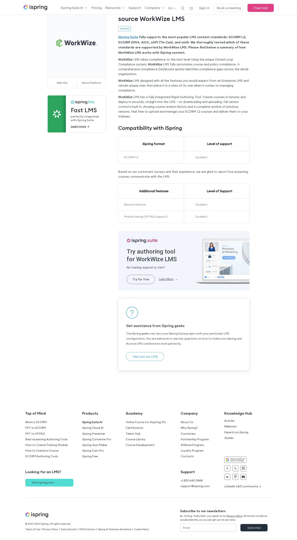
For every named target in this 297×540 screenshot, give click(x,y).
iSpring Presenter (93, 433)
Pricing (96, 8)
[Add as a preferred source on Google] (235, 460)
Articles (229, 421)
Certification (134, 428)
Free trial (261, 8)
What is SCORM (36, 422)
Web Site (62, 83)
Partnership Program (195, 439)
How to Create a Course (41, 450)
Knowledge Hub (238, 413)
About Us (187, 422)
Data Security (69, 529)
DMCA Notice (87, 529)
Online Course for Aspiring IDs (146, 422)
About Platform (91, 83)
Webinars (230, 426)
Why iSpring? (189, 428)
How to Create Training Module (46, 445)
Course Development (140, 445)
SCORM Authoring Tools (41, 456)
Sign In (204, 8)
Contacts (187, 456)
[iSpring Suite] (142, 240)
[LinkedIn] (227, 477)
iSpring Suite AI (72, 8)
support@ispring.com (195, 486)
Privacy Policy (50, 529)
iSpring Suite (128, 37)
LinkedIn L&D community (242, 486)
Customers (188, 433)
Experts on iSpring (236, 432)
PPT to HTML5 (35, 433)
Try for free (141, 279)
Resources (113, 8)
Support (135, 8)
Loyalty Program (192, 450)
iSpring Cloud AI (92, 428)
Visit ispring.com (43, 482)
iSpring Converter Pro (96, 439)
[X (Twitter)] (235, 468)
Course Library (135, 439)
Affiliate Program (192, 445)
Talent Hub (133, 433)
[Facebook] (227, 468)
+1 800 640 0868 (192, 480)
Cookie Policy (141, 529)
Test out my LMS (145, 356)
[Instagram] (243, 468)
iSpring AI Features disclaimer (114, 529)
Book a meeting (229, 8)
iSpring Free (90, 456)
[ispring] (35, 8)
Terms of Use (32, 529)
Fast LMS (84, 110)
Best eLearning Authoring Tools (46, 439)
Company (152, 8)
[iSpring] (39, 515)
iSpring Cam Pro (93, 450)
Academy (134, 413)
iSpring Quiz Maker (94, 445)
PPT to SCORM (35, 428)
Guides (229, 438)
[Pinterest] (235, 477)
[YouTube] (243, 477)
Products (90, 413)
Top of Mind (35, 413)
